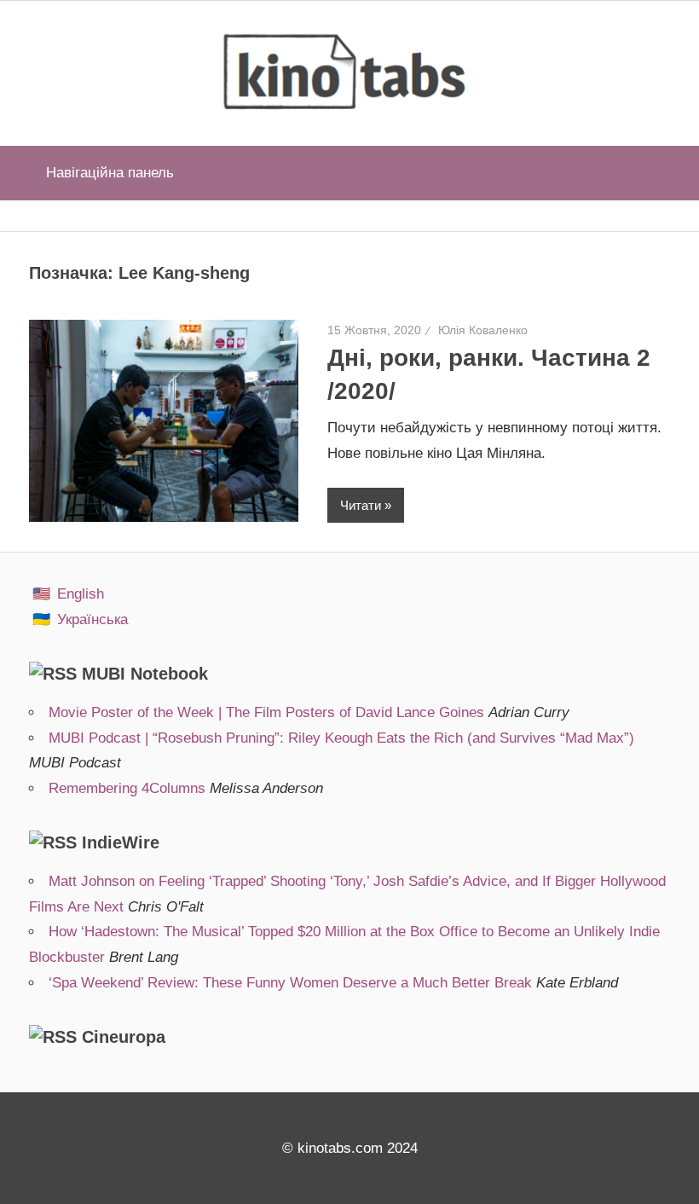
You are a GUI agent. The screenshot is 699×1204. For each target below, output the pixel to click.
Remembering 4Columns (127, 788)
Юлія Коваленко (483, 330)
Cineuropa (123, 1036)
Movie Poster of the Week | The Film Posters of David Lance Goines (266, 712)
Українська (92, 619)
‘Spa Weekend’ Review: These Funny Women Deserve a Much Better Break (290, 983)
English (80, 594)
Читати (360, 505)
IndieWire (120, 842)
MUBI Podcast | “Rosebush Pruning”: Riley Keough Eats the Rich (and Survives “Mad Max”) (341, 738)
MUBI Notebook (145, 673)
